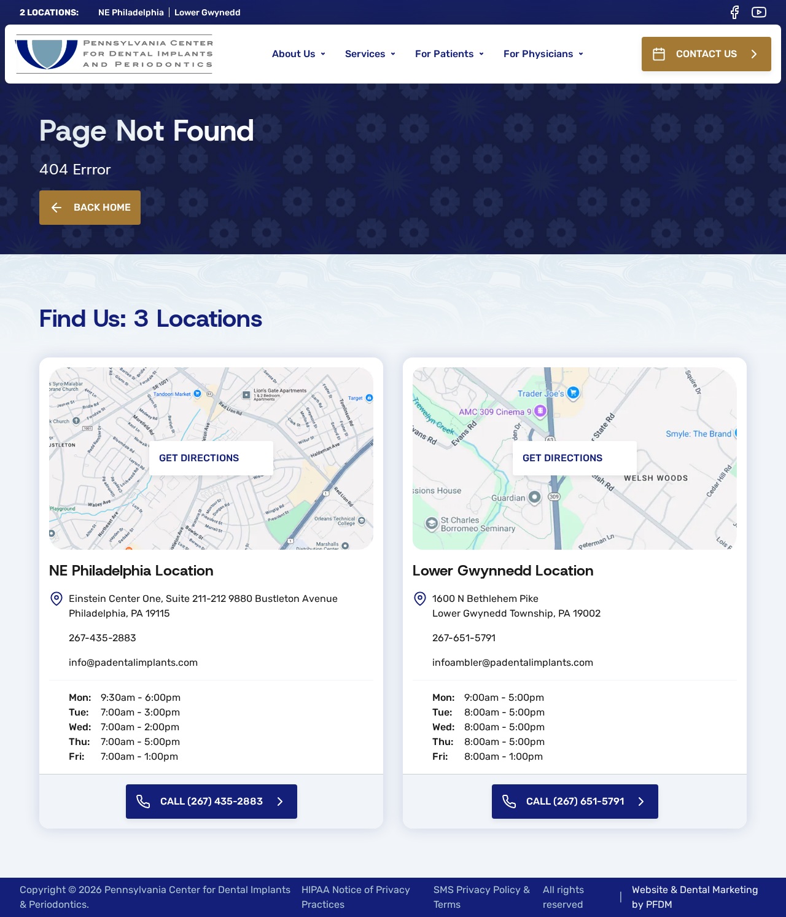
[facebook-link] (734, 12)
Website (650, 890)
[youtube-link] (759, 12)
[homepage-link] (114, 54)
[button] (298, 54)
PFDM (659, 904)
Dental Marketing (719, 890)
